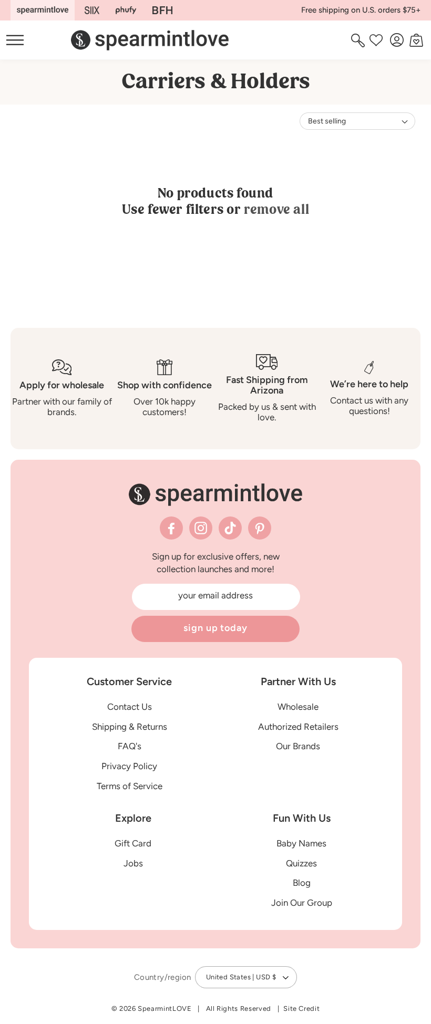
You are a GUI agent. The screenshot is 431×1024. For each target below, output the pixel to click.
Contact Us (129, 706)
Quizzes (301, 863)
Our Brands (298, 746)
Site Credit (301, 1008)
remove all (276, 209)
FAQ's (129, 746)
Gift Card (133, 843)
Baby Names (301, 843)
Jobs (133, 863)
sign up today (215, 628)
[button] (359, 40)
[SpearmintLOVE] (43, 10)
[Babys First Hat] (162, 10)
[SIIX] (92, 10)
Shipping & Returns (129, 726)
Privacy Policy (129, 766)
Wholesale (298, 706)
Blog (302, 882)
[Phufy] (125, 10)
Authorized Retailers (298, 726)
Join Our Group (301, 902)
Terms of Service (129, 786)
